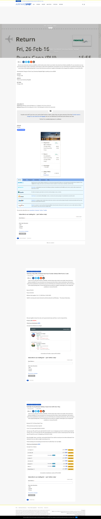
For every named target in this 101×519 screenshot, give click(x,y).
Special (55, 4)
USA (34, 4)
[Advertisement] (50, 15)
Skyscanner (33, 187)
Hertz (82, 515)
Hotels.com (74, 513)
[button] (19, 180)
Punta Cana (29, 238)
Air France (65, 512)
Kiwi (78, 511)
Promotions (29, 271)
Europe (43, 4)
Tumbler (45, 210)
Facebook (37, 210)
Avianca (68, 512)
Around (61, 4)
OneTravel (33, 195)
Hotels (49, 4)
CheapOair (33, 200)
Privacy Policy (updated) (32, 507)
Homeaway (81, 514)
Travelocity (83, 513)
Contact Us (46, 507)
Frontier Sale (31, 380)
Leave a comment (51, 242)
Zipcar (84, 515)
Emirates (71, 512)
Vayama (84, 511)
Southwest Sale (31, 499)
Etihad (74, 512)
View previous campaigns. (24, 231)
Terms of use (40, 507)
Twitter (41, 210)
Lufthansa (79, 512)
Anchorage (34, 271)
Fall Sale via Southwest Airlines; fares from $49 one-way (32, 1)
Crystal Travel (75, 511)
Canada (38, 4)
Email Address (22, 218)
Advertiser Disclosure (22, 507)
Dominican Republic (23, 238)
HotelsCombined (79, 513)
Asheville (39, 271)
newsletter (32, 210)
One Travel (81, 511)
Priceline (55, 511)
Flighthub (58, 511)
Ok (76, 517)
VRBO (84, 514)
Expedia (64, 511)
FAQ (16, 507)
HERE (39, 323)
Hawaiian (76, 512)
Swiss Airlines (83, 512)
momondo (61, 511)
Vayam (32, 205)
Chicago (50, 27)
